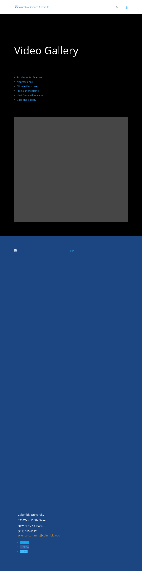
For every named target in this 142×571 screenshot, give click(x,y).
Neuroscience (25, 81)
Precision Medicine (28, 90)
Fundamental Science (29, 77)
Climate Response (27, 86)
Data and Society (26, 99)
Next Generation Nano (30, 95)
